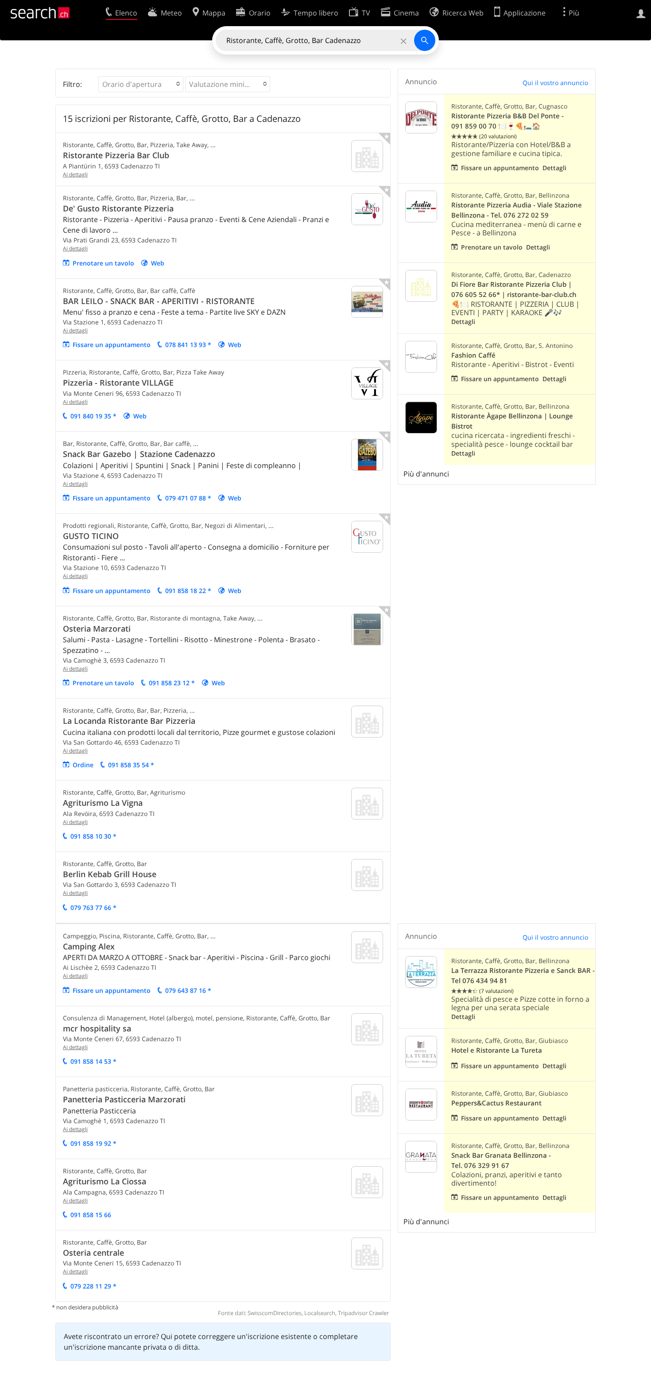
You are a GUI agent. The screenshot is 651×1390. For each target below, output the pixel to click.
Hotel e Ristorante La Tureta (496, 1050)
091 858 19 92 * (93, 1143)
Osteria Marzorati (97, 628)
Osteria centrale (93, 1252)
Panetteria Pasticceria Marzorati (124, 1099)
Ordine (83, 765)
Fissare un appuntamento (112, 344)
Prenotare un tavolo (103, 263)
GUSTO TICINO (91, 536)
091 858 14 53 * (93, 1061)
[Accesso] (641, 13)
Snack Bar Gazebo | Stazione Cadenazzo (139, 454)
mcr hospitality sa (97, 1028)
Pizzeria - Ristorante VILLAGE (118, 382)
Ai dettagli (75, 174)
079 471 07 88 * (188, 498)
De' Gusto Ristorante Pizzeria (118, 208)
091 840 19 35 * (93, 416)
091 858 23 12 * (172, 683)
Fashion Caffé (473, 355)
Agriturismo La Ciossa (104, 1181)
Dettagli (554, 168)
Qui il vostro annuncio (555, 82)
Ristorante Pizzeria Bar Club (116, 155)
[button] (140, 84)
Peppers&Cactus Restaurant (496, 1103)
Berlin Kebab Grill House (109, 874)
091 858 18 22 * (188, 590)
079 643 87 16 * (188, 990)
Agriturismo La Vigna (103, 802)
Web (157, 263)
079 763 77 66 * (93, 907)
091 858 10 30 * (93, 836)
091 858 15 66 (90, 1214)
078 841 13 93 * (188, 344)
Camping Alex (89, 946)
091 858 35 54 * (131, 765)
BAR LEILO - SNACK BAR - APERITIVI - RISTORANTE (159, 301)
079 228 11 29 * (93, 1286)
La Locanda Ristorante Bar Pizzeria (129, 720)
